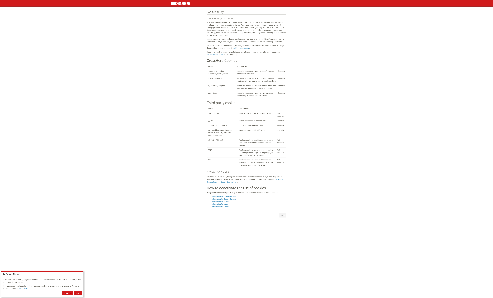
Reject (77, 293)
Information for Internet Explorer (224, 196)
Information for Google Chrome (224, 199)
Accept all (68, 293)
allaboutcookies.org (241, 48)
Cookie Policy (23, 288)
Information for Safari (220, 204)
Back (283, 215)
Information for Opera (220, 207)
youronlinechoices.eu (215, 54)
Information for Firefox (220, 201)
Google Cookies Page (229, 182)
